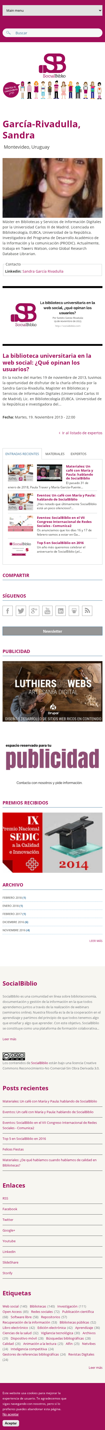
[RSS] (87, 611)
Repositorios (50, 1317)
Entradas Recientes (22, 454)
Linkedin (61, 611)
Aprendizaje (84, 1327)
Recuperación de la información (26, 1322)
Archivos (89, 1333)
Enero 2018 (11, 906)
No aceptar (11, 1414)
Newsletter (52, 631)
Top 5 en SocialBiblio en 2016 (60, 542)
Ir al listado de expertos (82, 432)
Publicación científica (78, 1311)
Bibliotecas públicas (74, 1322)
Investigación (67, 1306)
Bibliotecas (38, 1306)
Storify (7, 1273)
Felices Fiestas (13, 1149)
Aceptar (11, 1423)
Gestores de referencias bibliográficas (31, 1354)
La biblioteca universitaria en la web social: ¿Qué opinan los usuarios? (47, 362)
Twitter (21, 611)
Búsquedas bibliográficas (65, 1338)
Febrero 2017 (12, 914)
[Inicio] (35, 77)
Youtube (47, 611)
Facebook (8, 611)
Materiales (54, 454)
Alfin (69, 1343)
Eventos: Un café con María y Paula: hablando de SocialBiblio (66, 497)
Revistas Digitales (81, 1354)
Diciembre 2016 (13, 922)
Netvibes (89, 1343)
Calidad (8, 1343)
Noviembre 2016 (14, 930)
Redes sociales (42, 1311)
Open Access (12, 1311)
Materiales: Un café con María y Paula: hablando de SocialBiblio (79, 472)
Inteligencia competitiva (29, 1349)
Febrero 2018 (12, 897)
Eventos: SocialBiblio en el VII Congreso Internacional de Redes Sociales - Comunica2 (64, 521)
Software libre (21, 1317)
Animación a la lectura (39, 1343)
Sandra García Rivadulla (42, 271)
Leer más (95, 941)
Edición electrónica (51, 1327)
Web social (11, 1306)
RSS (5, 1198)
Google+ (34, 611)
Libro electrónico (15, 1327)
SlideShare (74, 611)
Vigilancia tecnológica (57, 1333)
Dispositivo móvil (24, 1338)
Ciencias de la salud (17, 1333)
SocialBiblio (39, 1063)
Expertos (78, 454)
